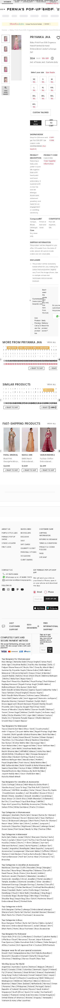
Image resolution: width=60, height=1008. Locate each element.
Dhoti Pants (34, 821)
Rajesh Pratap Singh (28, 684)
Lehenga (26, 909)
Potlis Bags (34, 890)
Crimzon (40, 807)
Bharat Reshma (32, 740)
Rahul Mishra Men (38, 762)
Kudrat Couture (36, 757)
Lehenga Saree (47, 826)
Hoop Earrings (8, 887)
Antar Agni (6, 664)
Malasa (24, 712)
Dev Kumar (6, 743)
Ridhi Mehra (45, 670)
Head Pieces (7, 873)
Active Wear (33, 857)
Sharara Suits (7, 912)
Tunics (4, 821)
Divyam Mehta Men (25, 731)
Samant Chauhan (25, 701)
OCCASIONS (26, 556)
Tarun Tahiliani (8, 693)
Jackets (34, 823)
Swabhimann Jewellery (13, 793)
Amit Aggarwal (30, 698)
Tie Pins (31, 840)
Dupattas (16, 826)
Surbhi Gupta (35, 712)
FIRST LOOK (6, 547)
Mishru (6, 679)
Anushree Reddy (19, 664)
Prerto (32, 807)
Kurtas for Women (47, 815)
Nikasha (44, 695)
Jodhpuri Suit (45, 845)
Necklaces (6, 867)
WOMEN (7, 2)
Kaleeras (38, 870)
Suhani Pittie (7, 807)
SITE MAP (43, 557)
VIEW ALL (51, 342)
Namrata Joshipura (47, 698)
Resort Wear (7, 823)
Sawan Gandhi (38, 709)
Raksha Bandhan (43, 953)
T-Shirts (28, 843)
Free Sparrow (8, 942)
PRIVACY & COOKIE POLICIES (47, 548)
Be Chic (5, 801)
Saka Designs (50, 942)
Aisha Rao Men (43, 751)
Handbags (6, 893)
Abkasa (32, 751)
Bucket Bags (23, 896)
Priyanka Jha (40, 36)
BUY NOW (35, 122)
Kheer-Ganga (46, 737)
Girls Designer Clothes (11, 909)
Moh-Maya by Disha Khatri (36, 784)
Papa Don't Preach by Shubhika (15, 681)
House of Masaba (9, 709)
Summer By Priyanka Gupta (14, 670)
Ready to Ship (31, 829)
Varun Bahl (6, 698)
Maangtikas (28, 870)
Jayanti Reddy (8, 676)
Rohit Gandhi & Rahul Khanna (14, 690)
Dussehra (16, 956)
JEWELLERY (28, 2)
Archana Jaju (48, 712)
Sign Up (50, 650)
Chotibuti (37, 936)
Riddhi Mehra (44, 684)
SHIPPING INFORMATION (44, 534)
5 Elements (47, 798)
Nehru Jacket (18, 837)
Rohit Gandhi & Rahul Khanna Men (35, 765)
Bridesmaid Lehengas (18, 821)
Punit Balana (49, 681)
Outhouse (6, 790)
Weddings (16, 959)
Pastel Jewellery (44, 879)
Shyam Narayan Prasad (27, 704)
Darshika (44, 740)
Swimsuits (6, 826)
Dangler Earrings (27, 884)
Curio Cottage (8, 784)
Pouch (15, 893)
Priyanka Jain (8, 707)
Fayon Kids (7, 936)
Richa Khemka (14, 715)
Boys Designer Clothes (11, 923)
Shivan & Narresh (19, 673)
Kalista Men (7, 757)
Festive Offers (45, 829)
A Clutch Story (20, 798)
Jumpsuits (44, 823)
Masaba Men (28, 760)
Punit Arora (24, 762)
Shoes (4, 890)
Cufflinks (45, 851)
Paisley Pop (47, 804)
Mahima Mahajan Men (11, 760)
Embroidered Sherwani (22, 926)
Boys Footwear (26, 929)
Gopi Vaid (39, 707)
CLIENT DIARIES (27, 560)
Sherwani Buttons (9, 845)
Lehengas (6, 815)
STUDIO (53, 2)
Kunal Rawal (24, 737)
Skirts (27, 823)
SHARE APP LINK (51, 599)
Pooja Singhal (34, 662)
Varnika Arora (8, 787)
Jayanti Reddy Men (10, 774)
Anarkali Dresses (39, 912)
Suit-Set (44, 843)
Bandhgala (24, 848)
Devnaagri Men (37, 743)
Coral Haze (15, 801)
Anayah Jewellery (32, 796)
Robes (13, 843)
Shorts (20, 843)
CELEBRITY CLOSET (28, 548)
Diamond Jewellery (26, 882)
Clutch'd (44, 787)
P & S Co (16, 936)
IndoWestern (16, 854)
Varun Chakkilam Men (29, 774)
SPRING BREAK (39, 768)
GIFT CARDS (25, 544)
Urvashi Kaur (7, 721)
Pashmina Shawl (45, 898)
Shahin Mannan (42, 718)
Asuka (15, 737)
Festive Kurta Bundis (32, 854)
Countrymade (42, 729)
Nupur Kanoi (26, 679)
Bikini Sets (18, 823)
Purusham (20, 740)
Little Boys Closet (9, 939)
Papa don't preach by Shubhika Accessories (21, 804)
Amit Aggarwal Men (27, 745)
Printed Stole (26, 901)
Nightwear (26, 826)
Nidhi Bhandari (34, 798)
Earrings (15, 867)
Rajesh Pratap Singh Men (46, 731)
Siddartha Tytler (49, 690)
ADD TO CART (51, 122)
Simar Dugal (14, 712)
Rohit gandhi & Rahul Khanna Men (26, 734)
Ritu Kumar (21, 687)
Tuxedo (5, 848)
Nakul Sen (15, 679)
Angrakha (14, 848)
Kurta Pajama (32, 845)
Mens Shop (47, 854)
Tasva (4, 729)
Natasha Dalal (20, 662)
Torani (4, 712)
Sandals (11, 890)
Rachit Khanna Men (10, 751)
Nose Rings (16, 870)
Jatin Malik (16, 748)
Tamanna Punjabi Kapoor (23, 718)
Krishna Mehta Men (21, 743)
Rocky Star (28, 667)
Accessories (7, 851)
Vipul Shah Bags (28, 801)
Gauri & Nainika (43, 673)
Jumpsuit (49, 848)
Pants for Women (48, 821)
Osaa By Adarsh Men (44, 667)
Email (39, 592)
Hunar (38, 790)
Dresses (15, 818)
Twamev (35, 737)
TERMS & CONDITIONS (48, 543)
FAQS (41, 553)
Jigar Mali (31, 715)
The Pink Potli (34, 787)
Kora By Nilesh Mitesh (11, 776)
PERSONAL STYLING (28, 552)
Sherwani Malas (33, 851)
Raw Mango (7, 662)
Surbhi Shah (40, 701)
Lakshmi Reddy (49, 936)
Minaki (5, 796)
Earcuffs (47, 870)
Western (5, 854)
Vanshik (6, 734)
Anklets (41, 873)
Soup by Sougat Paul (24, 707)
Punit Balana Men (9, 745)
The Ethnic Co (8, 740)
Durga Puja (43, 956)
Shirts (27, 837)
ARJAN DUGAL (8, 754)
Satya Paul (46, 662)
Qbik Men (6, 748)
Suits (51, 837)
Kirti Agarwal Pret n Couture (29, 945)
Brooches (6, 860)
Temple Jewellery (9, 882)
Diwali (4, 953)
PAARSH (39, 760)
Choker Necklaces (23, 887)
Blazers (36, 843)
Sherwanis (6, 818)
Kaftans (49, 818)
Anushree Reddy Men (32, 748)
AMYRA (40, 801)
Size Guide (50, 72)
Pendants (22, 876)
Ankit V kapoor (8, 731)
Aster (32, 790)
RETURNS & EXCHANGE (48, 539)
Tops (42, 818)
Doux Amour (7, 798)
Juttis (25, 890)
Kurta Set (19, 912)
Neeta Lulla (17, 698)
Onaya (32, 673)
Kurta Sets (25, 815)
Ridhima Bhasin (8, 687)
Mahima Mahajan (49, 676)
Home (4, 30)
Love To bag (21, 787)
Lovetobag (46, 796)
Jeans (21, 845)
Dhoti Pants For (8, 915)
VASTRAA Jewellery (20, 790)
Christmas (6, 959)
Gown (23, 818)
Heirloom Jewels (9, 876)
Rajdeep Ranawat (9, 684)
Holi (10, 953)
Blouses (36, 826)
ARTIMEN (24, 751)
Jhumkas (40, 884)
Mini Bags (34, 896)
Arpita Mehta (24, 709)
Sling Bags (46, 893)
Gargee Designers (39, 754)
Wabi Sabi (6, 737)
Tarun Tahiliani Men (45, 745)
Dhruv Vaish (29, 729)
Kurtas (44, 837)
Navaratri (6, 956)
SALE (23, 540)
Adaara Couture (44, 715)
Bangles (46, 867)
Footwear (44, 857)
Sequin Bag (20, 898)
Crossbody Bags (9, 896)
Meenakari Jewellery (36, 876)
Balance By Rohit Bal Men (33, 771)
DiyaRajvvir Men (22, 754)
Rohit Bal (32, 687)
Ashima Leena (33, 695)
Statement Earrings (10, 884)
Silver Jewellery (43, 882)
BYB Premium (49, 945)
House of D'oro (46, 793)
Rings (39, 867)
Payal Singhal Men (10, 762)
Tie (52, 857)
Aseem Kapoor (20, 721)
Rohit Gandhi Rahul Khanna (14, 695)
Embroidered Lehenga (41, 909)
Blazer (43, 926)
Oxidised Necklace (41, 887)
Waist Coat (21, 840)
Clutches (44, 890)
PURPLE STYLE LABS (9, 533)
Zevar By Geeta (50, 790)
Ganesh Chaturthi (29, 956)
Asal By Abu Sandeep (37, 664)
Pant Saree (19, 829)
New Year (41, 959)
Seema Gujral (35, 690)
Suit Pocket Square (44, 840)
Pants (4, 840)
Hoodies (5, 843)
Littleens (39, 942)
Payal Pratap (36, 681)
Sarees (34, 815)
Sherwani (36, 837)
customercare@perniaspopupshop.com (19, 580)
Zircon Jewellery (28, 879)
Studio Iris (6, 718)
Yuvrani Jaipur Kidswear (39, 939)
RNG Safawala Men (10, 765)
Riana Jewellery (16, 796)
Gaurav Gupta (35, 693)
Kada (51, 887)
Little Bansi (27, 936)
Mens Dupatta (37, 848)
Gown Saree (7, 829)
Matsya (50, 709)
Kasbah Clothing (20, 757)
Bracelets (31, 867)
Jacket (36, 926)
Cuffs (23, 867)
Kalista (19, 676)
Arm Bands (31, 873)
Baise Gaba (33, 670)
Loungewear (19, 851)
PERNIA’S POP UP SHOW (8, 538)
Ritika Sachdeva (21, 807)
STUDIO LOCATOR (9, 543)
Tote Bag (44, 896)
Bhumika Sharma (9, 701)
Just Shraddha (31, 793)
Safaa (4, 715)
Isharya (19, 784)
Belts (19, 890)
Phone (51, 592)
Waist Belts (24, 893)
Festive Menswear (9, 857)
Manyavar (6, 673)
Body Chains (19, 873)
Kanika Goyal (45, 704)
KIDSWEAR (41, 2)
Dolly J (51, 664)
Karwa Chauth (29, 959)
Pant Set (22, 857)
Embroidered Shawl (10, 901)
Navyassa (23, 939)
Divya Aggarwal (9, 704)
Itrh (23, 715)
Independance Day (22, 953)
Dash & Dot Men (15, 729)
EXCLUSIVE (25, 537)
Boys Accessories (42, 929)
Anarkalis (16, 815)
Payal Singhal (22, 693)
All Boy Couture (8, 945)
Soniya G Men (25, 768)
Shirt (50, 926)
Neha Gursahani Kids (24, 942)
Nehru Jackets (46, 923)
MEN (17, 2)
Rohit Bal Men (49, 734)
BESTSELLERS (26, 533)
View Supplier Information (50, 162)
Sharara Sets (33, 818)
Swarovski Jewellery (11, 879)
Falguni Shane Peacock (12, 667)
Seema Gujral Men (10, 768)
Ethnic (53, 851)
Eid (33, 953)
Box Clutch (31, 898)
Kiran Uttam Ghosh (32, 676)
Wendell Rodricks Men (11, 771)
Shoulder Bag (7, 898)
